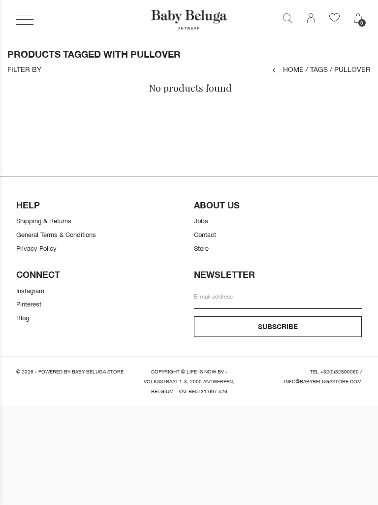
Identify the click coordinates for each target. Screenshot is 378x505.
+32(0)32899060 (339, 371)
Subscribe (278, 326)
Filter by (24, 69)
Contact (205, 234)
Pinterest (28, 304)
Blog (22, 318)
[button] (24, 20)
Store (201, 248)
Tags (317, 69)
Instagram (30, 291)
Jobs (201, 221)
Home (293, 69)
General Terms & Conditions (56, 234)
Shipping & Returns (43, 221)
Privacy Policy (36, 248)
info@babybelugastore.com (323, 381)
